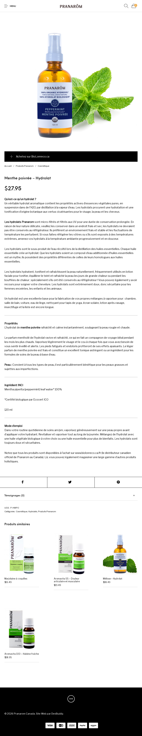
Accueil (8, 166)
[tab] (71, 496)
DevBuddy (57, 713)
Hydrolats (32, 511)
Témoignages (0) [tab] (14, 495)
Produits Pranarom (25, 166)
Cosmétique (43, 166)
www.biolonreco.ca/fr (88, 452)
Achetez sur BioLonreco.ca (32, 156)
